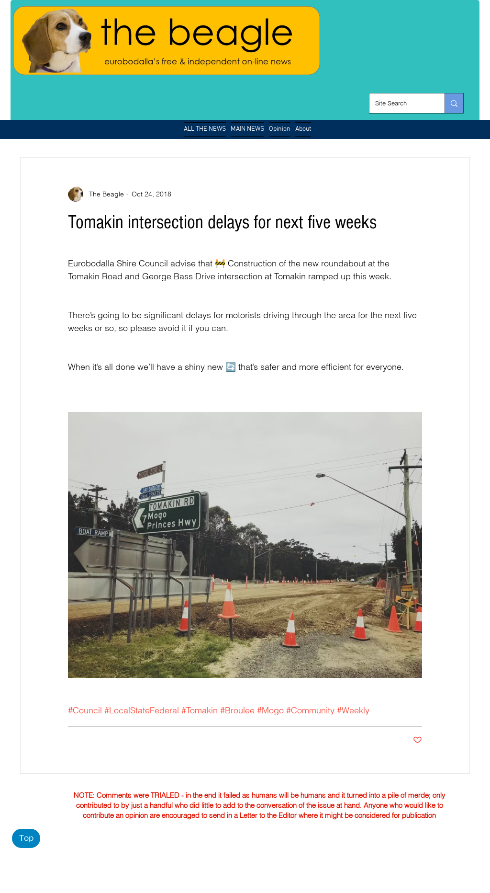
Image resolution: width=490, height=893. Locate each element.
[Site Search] (454, 103)
